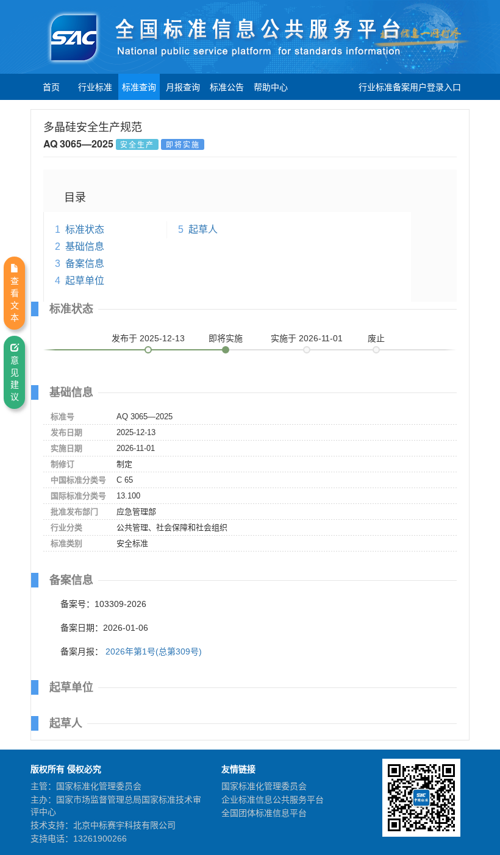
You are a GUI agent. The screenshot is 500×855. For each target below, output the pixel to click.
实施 (307, 338)
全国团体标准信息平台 (264, 813)
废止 (376, 338)
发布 (148, 338)
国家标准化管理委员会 (264, 786)
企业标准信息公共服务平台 (272, 799)
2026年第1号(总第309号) (153, 651)
